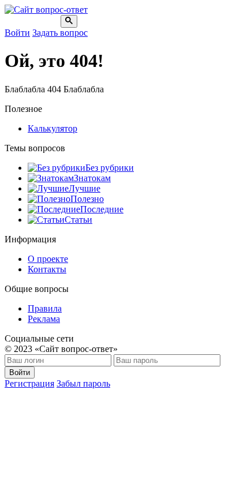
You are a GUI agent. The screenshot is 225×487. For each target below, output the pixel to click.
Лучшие (84, 188)
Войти (17, 33)
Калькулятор (52, 128)
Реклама (44, 319)
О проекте (48, 259)
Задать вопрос (60, 33)
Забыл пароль (83, 383)
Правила (45, 308)
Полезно (87, 199)
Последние (101, 209)
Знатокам (92, 178)
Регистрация (29, 383)
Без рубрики (109, 168)
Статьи (78, 219)
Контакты (47, 269)
